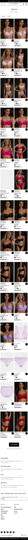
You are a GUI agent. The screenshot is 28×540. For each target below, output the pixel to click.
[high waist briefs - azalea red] (16, 103)
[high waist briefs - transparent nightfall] (2, 407)
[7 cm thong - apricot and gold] (1, 103)
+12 (20, 103)
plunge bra (2, 70)
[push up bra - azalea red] (16, 44)
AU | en (25, 535)
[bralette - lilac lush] (18, 347)
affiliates (3, 518)
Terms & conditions (14, 538)
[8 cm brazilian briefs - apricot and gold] (15, 73)
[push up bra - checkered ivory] (18, 134)
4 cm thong (16, 162)
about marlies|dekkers (6, 507)
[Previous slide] (1, 29)
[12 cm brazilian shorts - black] (1, 196)
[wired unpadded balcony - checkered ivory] (4, 165)
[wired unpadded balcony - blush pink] (2, 165)
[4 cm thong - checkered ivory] (18, 165)
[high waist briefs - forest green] (18, 196)
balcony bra (2, 41)
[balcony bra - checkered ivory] (4, 134)
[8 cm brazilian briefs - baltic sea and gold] (18, 73)
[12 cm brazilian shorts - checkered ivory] (4, 196)
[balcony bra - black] (1, 134)
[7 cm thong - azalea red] (2, 103)
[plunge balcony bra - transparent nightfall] (2, 318)
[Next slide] (13, 29)
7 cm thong (2, 100)
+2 (19, 195)
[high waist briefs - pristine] (15, 196)
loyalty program (4, 511)
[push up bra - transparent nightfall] (2, 347)
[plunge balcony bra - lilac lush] (4, 318)
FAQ (15, 507)
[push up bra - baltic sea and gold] (18, 44)
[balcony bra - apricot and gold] (1, 44)
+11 (6, 134)
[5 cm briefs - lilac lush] (18, 377)
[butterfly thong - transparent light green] (1, 377)
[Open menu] (1, 3)
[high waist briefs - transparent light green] (1, 407)
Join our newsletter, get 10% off (9, 497)
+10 (6, 257)
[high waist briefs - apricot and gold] (15, 103)
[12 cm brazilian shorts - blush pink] (2, 196)
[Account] (23, 4)
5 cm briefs (16, 374)
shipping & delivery (18, 509)
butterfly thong (3, 374)
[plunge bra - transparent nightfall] (16, 318)
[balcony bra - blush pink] (2, 134)
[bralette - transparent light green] (16, 347)
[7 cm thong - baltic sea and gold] (4, 103)
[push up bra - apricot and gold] (15, 44)
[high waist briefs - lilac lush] (4, 407)
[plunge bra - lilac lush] (18, 318)
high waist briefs (17, 100)
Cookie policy (24, 538)
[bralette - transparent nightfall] (15, 347)
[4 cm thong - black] (15, 165)
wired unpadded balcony (5, 162)
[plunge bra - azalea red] (2, 73)
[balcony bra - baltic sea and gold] (4, 44)
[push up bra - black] (15, 134)
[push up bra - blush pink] (16, 134)
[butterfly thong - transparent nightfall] (2, 377)
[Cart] (26, 4)
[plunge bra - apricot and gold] (1, 73)
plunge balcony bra (4, 315)
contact (16, 513)
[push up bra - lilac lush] (4, 347)
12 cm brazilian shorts (4, 285)
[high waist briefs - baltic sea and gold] (18, 103)
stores (2, 517)
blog (2, 515)
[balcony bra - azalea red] (2, 44)
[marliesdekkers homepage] (14, 3)
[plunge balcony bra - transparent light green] (1, 318)
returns (15, 511)
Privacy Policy (4, 538)
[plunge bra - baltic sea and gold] (4, 73)
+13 (6, 73)
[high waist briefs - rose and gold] (16, 196)
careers (2, 509)
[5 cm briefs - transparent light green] (15, 377)
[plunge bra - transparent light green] (15, 318)
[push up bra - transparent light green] (1, 347)
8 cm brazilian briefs (18, 70)
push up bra (16, 41)
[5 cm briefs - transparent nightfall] (16, 377)
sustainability (4, 513)
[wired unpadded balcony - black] (1, 165)
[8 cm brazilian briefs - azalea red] (16, 73)
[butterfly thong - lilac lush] (4, 377)
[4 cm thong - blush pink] (16, 165)
